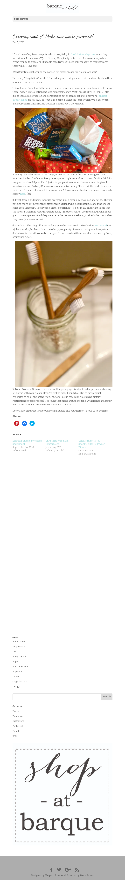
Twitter (17, 711)
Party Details (19, 656)
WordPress (87, 875)
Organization (20, 681)
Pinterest (18, 726)
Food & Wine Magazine (83, 54)
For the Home (20, 666)
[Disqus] (62, 500)
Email (16, 731)
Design (16, 686)
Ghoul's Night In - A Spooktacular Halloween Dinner (91, 444)
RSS (15, 736)
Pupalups (17, 671)
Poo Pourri (101, 225)
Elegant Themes (55, 875)
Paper (16, 661)
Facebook (18, 716)
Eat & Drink (19, 641)
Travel (16, 676)
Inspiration (19, 646)
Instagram (18, 721)
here (22, 194)
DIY (14, 651)
